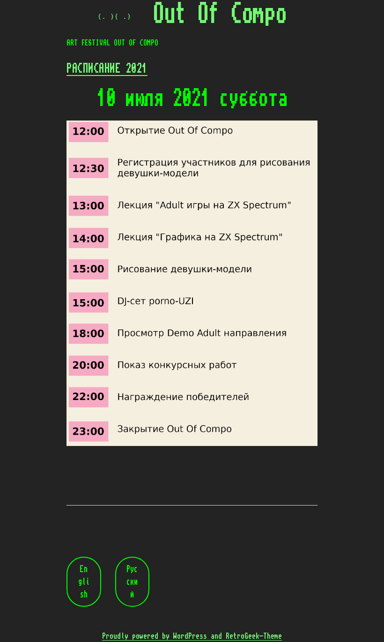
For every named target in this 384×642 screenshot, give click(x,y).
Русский (132, 581)
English (83, 581)
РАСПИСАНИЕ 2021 (107, 68)
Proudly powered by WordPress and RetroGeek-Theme (192, 636)
